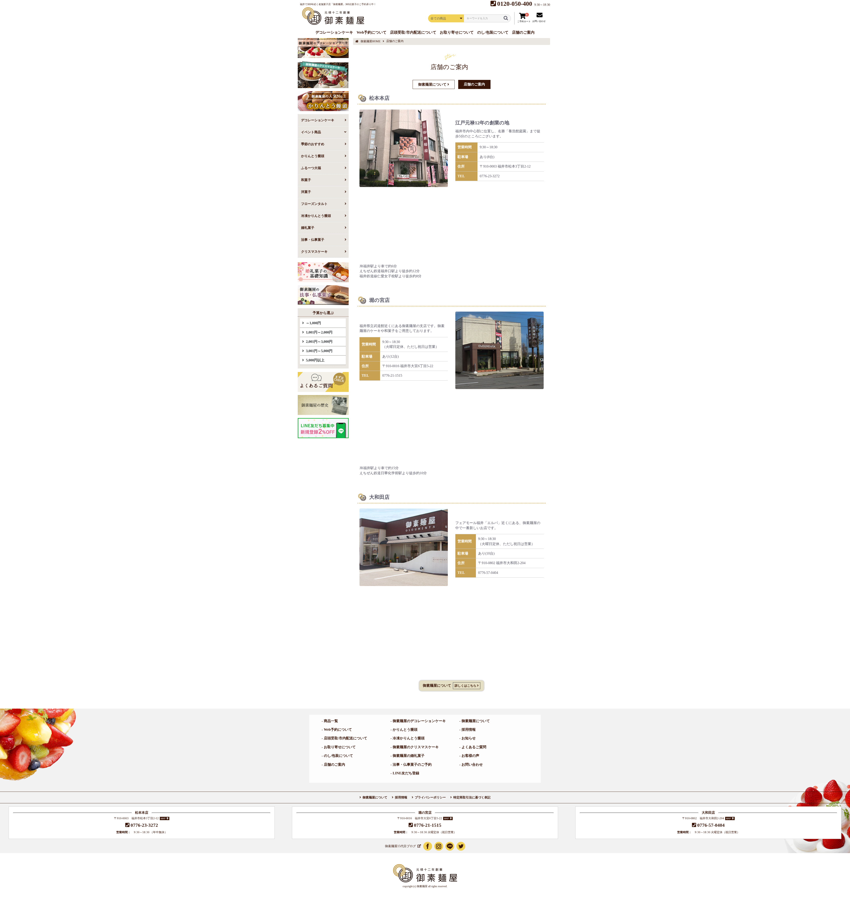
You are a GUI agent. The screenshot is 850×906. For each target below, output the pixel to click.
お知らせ (469, 738)
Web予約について (338, 729)
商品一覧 (331, 721)
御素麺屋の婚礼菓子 (409, 756)
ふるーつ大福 (311, 168)
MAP (163, 818)
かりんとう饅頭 (312, 156)
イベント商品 (311, 132)
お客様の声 (470, 756)
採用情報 (469, 729)
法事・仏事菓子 (312, 239)
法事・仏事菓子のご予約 (412, 764)
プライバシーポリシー (430, 797)
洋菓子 (306, 192)
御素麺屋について (476, 721)
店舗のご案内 (334, 764)
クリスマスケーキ (314, 251)
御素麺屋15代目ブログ (400, 846)
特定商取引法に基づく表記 (472, 797)
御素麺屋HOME (371, 41)
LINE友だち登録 (406, 773)
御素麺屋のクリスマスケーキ (416, 747)
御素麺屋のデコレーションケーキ (419, 721)
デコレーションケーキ (317, 120)
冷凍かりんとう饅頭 (316, 216)
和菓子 (306, 180)
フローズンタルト (314, 204)
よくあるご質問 (474, 747)
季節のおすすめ (312, 144)
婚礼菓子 (307, 227)
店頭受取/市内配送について (345, 738)
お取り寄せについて (340, 747)
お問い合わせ (472, 764)
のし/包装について (338, 756)
